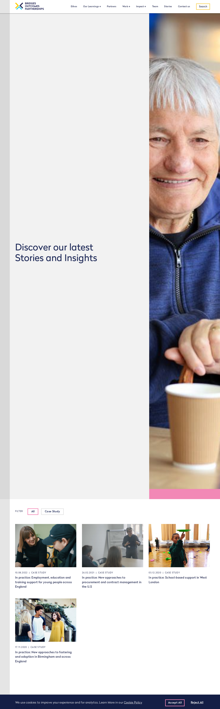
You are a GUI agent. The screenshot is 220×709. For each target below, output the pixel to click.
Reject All (197, 702)
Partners (111, 6)
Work (125, 6)
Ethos (74, 6)
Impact (140, 6)
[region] (110, 702)
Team (155, 6)
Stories (168, 6)
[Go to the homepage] (29, 6)
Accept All (175, 702)
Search (203, 6)
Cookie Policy (133, 702)
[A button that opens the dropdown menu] (100, 6)
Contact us (184, 6)
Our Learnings (91, 6)
